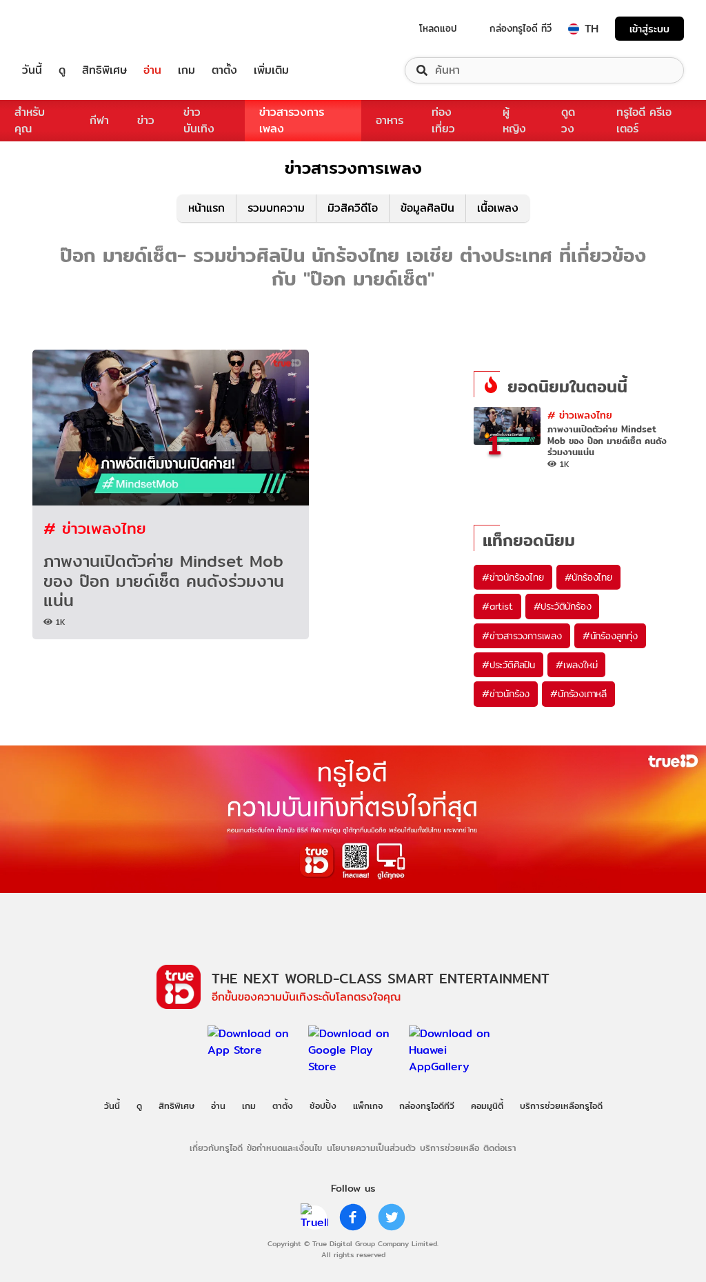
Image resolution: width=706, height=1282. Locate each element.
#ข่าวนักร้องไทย (513, 577)
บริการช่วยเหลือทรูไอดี (561, 1105)
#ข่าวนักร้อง (506, 693)
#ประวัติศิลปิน (508, 664)
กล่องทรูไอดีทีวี (426, 1105)
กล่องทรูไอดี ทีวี (521, 28)
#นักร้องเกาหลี (578, 693)
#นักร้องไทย (588, 577)
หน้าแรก (206, 208)
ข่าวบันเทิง (198, 120)
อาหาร (389, 120)
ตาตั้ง (224, 70)
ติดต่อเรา (499, 1147)
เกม (186, 70)
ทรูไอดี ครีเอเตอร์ (644, 120)
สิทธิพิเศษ (104, 70)
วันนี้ (32, 70)
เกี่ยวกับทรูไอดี (216, 1147)
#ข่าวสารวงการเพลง (522, 635)
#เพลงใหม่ (576, 664)
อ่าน (152, 70)
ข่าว (145, 120)
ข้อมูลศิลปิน (427, 208)
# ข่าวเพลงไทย (94, 528)
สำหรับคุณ (29, 120)
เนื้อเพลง (497, 208)
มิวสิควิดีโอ (352, 208)
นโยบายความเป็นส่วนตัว (371, 1147)
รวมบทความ (276, 208)
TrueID (63, 29)
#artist (497, 606)
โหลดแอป (438, 28)
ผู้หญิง (514, 120)
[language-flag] (573, 28)
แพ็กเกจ (368, 1105)
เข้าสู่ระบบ (649, 29)
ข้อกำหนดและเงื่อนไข (284, 1147)
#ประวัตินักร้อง (563, 606)
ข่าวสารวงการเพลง (291, 120)
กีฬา (99, 120)
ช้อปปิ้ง (323, 1105)
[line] (314, 1217)
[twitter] (391, 1217)
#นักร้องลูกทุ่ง (610, 635)
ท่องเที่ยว (443, 120)
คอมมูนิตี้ (487, 1105)
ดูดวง (568, 120)
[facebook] (353, 1217)
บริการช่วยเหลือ (449, 1147)
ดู (62, 70)
